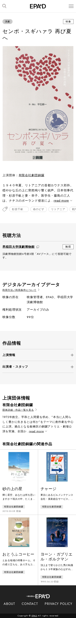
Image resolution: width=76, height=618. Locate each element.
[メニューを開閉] (71, 6)
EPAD (34, 615)
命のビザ (38, 209)
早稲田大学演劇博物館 (18, 247)
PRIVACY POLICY (58, 603)
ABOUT (9, 603)
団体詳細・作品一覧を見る (18, 410)
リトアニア (58, 209)
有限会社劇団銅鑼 (31, 175)
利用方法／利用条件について (19, 290)
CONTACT (30, 603)
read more (61, 200)
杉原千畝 (19, 209)
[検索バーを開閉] (4, 6)
